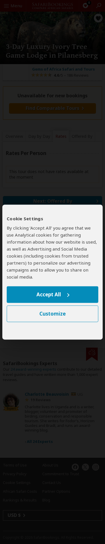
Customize (52, 313)
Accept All (48, 294)
